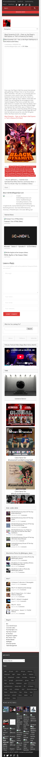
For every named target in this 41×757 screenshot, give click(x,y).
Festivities (30, 171)
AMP (13, 674)
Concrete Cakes (10, 628)
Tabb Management (11, 645)
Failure (24, 171)
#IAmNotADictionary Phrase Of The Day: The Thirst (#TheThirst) (22, 524)
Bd (10, 167)
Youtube (29, 4)
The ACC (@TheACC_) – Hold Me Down (17, 180)
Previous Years (15, 175)
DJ (4, 677)
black (18, 674)
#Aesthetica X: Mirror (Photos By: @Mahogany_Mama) (20, 569)
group (27, 680)
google (11, 680)
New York (7, 695)
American (7, 674)
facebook (32, 677)
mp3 (23, 689)
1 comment (23, 521)
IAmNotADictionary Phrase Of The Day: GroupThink (22, 544)
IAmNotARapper (29, 752)
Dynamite (8, 171)
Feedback (20, 1)
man (11, 689)
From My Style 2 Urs (11, 630)
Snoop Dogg (24, 175)
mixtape (17, 689)
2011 (17, 671)
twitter (26, 695)
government (19, 680)
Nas (20, 692)
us (31, 695)
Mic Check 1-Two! (11, 637)
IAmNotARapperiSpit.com (12, 46)
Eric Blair (24, 677)
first (5, 680)
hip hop (11, 683)
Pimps (7, 175)
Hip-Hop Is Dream (11, 632)
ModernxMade (10, 639)
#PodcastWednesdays (9, 1)
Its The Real (9, 634)
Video (26, 46)
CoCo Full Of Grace (11, 626)
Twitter (19, 4)
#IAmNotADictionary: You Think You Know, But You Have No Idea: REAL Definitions (21, 531)
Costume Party (9, 169)
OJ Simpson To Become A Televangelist (22, 582)
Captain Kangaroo (30, 167)
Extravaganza (16, 171)
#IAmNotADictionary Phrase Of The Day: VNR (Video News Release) (22, 538)
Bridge (15, 167)
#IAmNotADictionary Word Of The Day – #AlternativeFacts (22, 512)
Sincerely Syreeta (11, 643)
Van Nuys (32, 175)
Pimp (32, 173)
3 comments (23, 547)
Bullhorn (21, 167)
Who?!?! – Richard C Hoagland (19, 599)
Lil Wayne (30, 686)
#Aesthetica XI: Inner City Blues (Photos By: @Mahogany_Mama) (22, 563)
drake (18, 677)
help (32, 680)
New (31, 692)
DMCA (4, 4)
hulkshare (19, 683)
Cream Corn (19, 169)
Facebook (16, 4)
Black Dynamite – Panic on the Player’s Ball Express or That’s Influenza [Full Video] (20, 117)
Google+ (26, 4)
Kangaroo (26, 173)
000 (5, 671)
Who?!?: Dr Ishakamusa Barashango (21, 588)
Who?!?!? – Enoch (16, 605)
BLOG (24, 674)
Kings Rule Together (11, 636)
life (24, 686)
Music (5, 692)
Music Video (13, 692)
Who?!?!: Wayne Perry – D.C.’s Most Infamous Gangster (21, 594)
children (31, 674)
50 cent (11, 671)
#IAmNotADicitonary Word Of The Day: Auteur (22, 518)
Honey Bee (12, 173)
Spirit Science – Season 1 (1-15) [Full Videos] (21, 610)
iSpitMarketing (29, 1)
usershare (7, 698)
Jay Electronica (8, 686)
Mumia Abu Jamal (32, 689)
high (5, 683)
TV (23, 46)
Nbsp (25, 692)
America (30, 671)
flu (6, 173)
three (20, 695)
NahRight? (9, 641)
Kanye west (18, 686)
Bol (7, 624)
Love (5, 689)
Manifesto (11, 4)
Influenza (19, 173)
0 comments (8, 44)
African (23, 671)
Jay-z (25, 683)
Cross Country (28, 169)
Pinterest (22, 4)
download (11, 677)
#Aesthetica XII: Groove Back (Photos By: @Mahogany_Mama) (22, 557)
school (14, 695)
